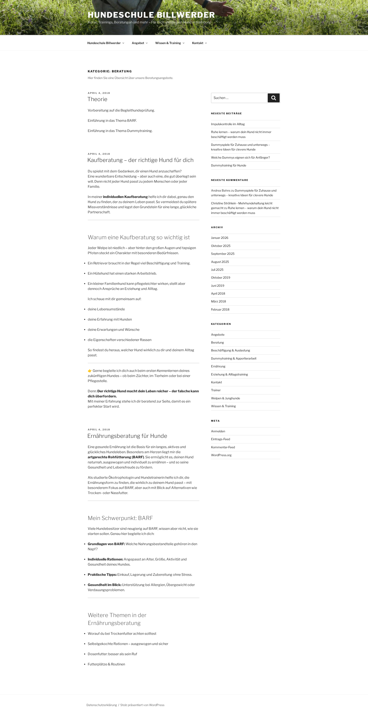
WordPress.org (221, 455)
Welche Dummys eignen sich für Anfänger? (240, 157)
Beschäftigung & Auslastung (230, 350)
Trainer (216, 390)
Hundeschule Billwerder (151, 15)
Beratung (217, 342)
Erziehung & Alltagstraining (229, 374)
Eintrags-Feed (220, 439)
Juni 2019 (217, 285)
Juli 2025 (217, 269)
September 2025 (222, 253)
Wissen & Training (168, 43)
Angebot (138, 43)
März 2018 (218, 301)
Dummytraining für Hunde (228, 165)
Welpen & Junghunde (225, 398)
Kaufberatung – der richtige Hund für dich (140, 160)
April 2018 (218, 293)
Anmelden (218, 431)
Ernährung (218, 366)
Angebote (217, 334)
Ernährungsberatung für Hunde (127, 436)
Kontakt (197, 43)
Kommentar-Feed (223, 447)
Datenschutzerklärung (101, 705)
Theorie (97, 99)
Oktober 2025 (220, 246)
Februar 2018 (220, 309)
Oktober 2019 (220, 277)
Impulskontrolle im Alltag (228, 124)
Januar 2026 (219, 237)
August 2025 (220, 262)
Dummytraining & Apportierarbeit (233, 358)
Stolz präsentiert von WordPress (142, 705)
